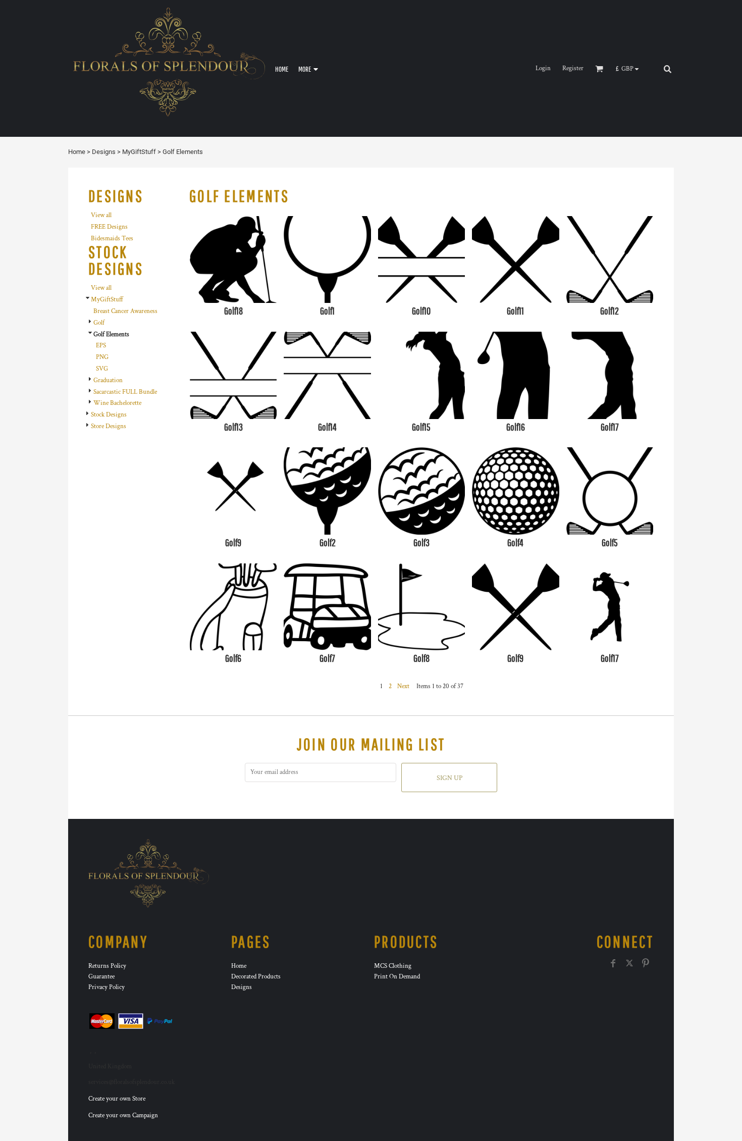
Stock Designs (109, 414)
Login (543, 68)
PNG (102, 357)
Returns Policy (107, 966)
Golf (98, 323)
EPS (101, 345)
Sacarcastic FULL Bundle (125, 392)
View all (101, 215)
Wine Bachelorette (117, 403)
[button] (630, 68)
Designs (104, 151)
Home (76, 151)
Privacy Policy (106, 987)
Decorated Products (256, 976)
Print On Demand (397, 976)
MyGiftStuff (139, 151)
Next (403, 686)
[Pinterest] (646, 963)
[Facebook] (613, 963)
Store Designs (108, 426)
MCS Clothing (392, 966)
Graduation (108, 380)
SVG (102, 369)
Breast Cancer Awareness (125, 311)
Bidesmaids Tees (112, 238)
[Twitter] (629, 963)
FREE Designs (109, 227)
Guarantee (101, 976)
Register (573, 68)
